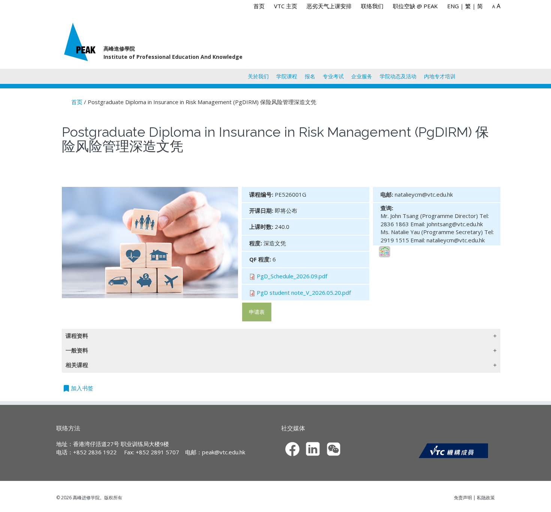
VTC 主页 (285, 6)
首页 (259, 6)
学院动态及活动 (398, 76)
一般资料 (77, 350)
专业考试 (333, 76)
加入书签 (77, 388)
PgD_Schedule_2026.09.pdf (292, 276)
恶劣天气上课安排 (329, 6)
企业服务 (361, 76)
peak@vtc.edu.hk (223, 452)
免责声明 (463, 497)
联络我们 (372, 6)
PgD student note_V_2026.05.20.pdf (304, 292)
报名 (310, 76)
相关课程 (77, 365)
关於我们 (258, 76)
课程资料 (77, 336)
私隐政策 (486, 497)
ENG (453, 6)
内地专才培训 (439, 76)
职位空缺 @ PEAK (415, 6)
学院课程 (286, 76)
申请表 (257, 311)
